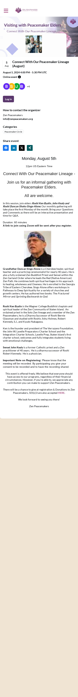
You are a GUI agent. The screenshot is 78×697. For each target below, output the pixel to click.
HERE (61, 392)
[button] (19, 76)
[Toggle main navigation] (6, 10)
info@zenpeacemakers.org (18, 118)
